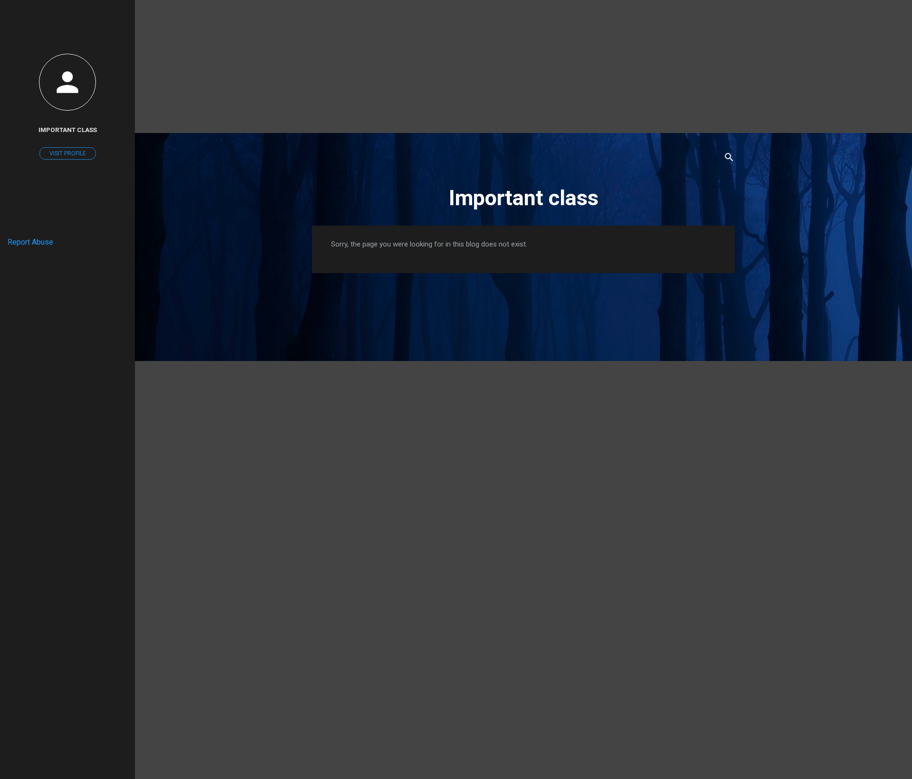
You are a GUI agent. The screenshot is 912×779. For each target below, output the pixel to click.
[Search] (729, 158)
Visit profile (67, 153)
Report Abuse (30, 242)
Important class (523, 197)
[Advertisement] (456, 66)
